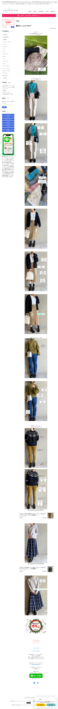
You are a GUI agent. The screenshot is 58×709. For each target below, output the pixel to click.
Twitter (8, 117)
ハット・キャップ (6, 68)
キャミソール (5, 61)
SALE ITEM (5, 34)
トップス (4, 44)
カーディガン (5, 53)
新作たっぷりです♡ (24, 26)
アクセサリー (5, 73)
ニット (4, 51)
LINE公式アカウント (8, 119)
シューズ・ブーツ (6, 65)
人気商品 (4, 39)
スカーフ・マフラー (6, 70)
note (8, 128)
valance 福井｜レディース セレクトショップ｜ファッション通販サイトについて (8, 87)
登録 (4, 107)
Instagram (36, 668)
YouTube (8, 124)
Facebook (8, 121)
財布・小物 (5, 75)
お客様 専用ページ (6, 37)
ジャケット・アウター (7, 41)
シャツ (4, 49)
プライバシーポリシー (7, 92)
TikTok (8, 126)
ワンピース (5, 46)
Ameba (8, 130)
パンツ (4, 58)
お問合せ (4, 90)
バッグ (4, 63)
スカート (4, 56)
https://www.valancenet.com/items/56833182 (36, 563)
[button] (41, 11)
